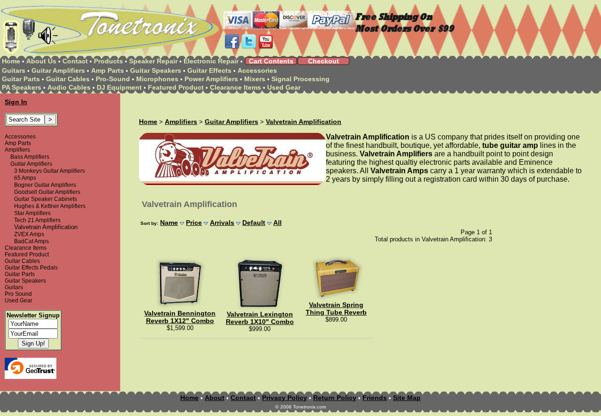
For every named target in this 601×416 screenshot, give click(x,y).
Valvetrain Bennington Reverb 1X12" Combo (180, 316)
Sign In (16, 102)
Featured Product (176, 87)
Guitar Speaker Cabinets (45, 199)
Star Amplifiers (32, 213)
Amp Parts (107, 70)
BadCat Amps (31, 241)
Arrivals (222, 222)
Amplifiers (17, 149)
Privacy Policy (284, 397)
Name (169, 222)
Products (108, 61)
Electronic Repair (211, 61)
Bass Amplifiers (29, 157)
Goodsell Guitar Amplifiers (47, 192)
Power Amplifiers (211, 79)
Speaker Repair (153, 61)
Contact (75, 61)
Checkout (323, 61)
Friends (374, 397)
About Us (41, 61)
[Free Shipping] (405, 32)
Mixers (254, 79)
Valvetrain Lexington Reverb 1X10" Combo (260, 317)
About (214, 397)
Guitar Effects (209, 70)
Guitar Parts (21, 79)
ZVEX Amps (29, 234)
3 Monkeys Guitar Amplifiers (49, 171)
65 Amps (25, 178)
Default (253, 222)
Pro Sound (18, 294)
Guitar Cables (68, 79)
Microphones (157, 79)
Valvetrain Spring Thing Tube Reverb (336, 308)
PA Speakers (21, 87)
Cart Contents (271, 61)
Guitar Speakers (155, 70)
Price (194, 222)
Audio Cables (69, 87)
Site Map (407, 397)
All (277, 222)
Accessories (257, 70)
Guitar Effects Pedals (31, 267)
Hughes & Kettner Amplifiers (49, 206)
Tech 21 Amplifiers (37, 220)
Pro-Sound (113, 79)
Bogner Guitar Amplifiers (45, 185)
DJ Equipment (119, 87)
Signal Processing (300, 79)
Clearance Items (235, 87)
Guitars (13, 70)
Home (11, 61)
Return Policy (334, 397)
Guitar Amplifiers (58, 70)
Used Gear (283, 87)
